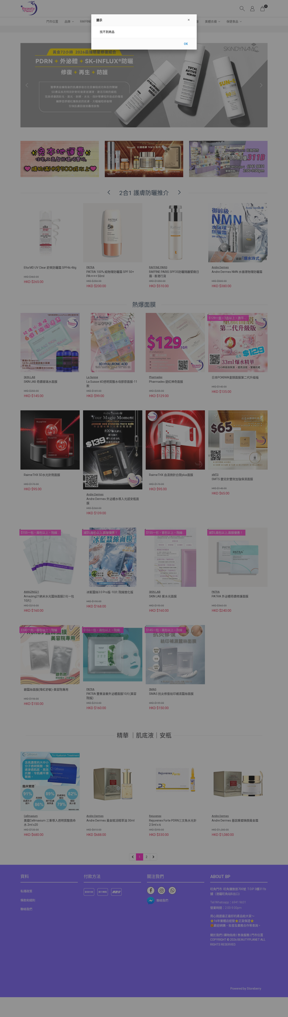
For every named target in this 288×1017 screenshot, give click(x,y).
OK (186, 44)
